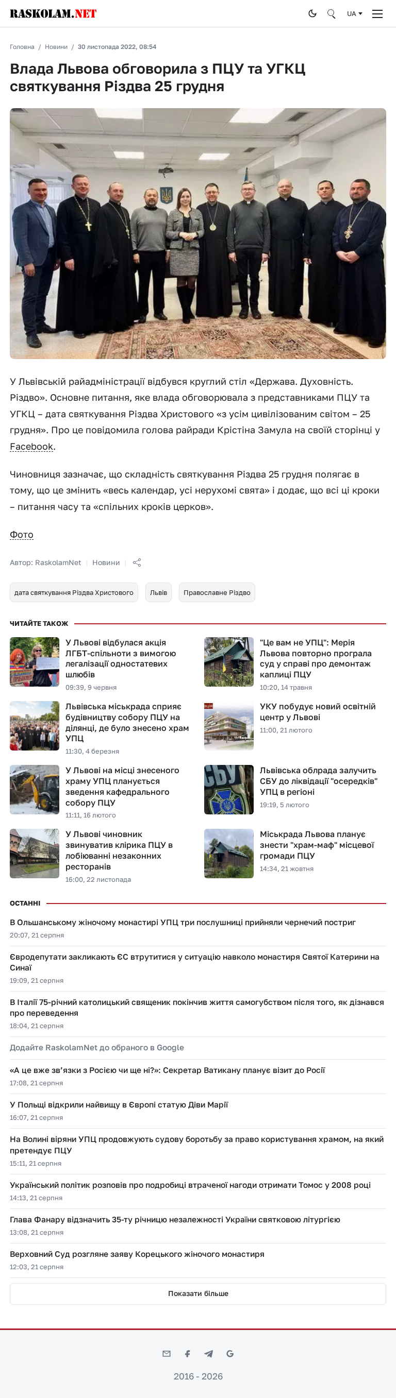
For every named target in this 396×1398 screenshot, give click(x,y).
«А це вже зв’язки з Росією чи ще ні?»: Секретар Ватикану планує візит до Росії (167, 1070)
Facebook (31, 446)
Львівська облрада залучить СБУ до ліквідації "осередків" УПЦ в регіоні (318, 781)
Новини (56, 46)
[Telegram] (209, 1353)
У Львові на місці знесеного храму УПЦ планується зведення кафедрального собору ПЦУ (122, 786)
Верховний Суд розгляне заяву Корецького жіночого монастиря (137, 1253)
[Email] (166, 1353)
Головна (22, 46)
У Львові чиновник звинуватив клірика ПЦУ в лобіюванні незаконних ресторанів (119, 850)
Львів (158, 592)
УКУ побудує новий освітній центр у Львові (318, 711)
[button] (136, 562)
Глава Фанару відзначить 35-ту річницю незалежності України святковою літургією (175, 1219)
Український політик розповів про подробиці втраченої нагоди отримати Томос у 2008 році (190, 1184)
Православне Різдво (217, 592)
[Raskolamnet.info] (156, 13)
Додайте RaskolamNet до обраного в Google (97, 1047)
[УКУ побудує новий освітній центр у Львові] (229, 726)
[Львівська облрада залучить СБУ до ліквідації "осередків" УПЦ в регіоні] (229, 789)
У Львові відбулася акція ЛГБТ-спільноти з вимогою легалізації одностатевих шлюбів (120, 658)
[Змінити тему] (312, 13)
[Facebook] (187, 1353)
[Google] (230, 1353)
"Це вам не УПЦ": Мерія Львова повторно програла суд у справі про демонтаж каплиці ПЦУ (316, 658)
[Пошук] (332, 13)
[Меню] (377, 13)
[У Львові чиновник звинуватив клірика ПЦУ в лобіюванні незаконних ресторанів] (34, 853)
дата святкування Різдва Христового (74, 592)
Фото (22, 534)
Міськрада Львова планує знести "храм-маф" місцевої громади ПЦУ (317, 845)
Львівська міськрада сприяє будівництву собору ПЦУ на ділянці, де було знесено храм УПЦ (127, 722)
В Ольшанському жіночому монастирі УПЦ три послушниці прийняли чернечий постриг (183, 922)
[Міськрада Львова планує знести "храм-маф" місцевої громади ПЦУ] (229, 853)
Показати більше (198, 1293)
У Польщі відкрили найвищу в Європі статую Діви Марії (119, 1104)
